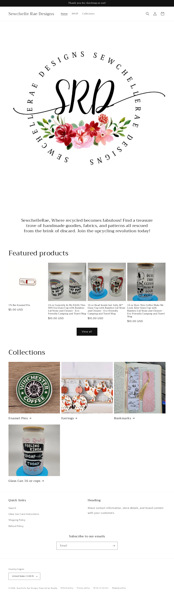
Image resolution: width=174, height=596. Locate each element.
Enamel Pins (18, 418)
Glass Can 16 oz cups (24, 481)
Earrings (67, 418)
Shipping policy (119, 588)
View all (87, 331)
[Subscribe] (113, 546)
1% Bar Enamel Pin (19, 305)
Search (12, 508)
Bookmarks (122, 418)
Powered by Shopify (48, 588)
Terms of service (101, 588)
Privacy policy (83, 588)
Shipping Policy (16, 520)
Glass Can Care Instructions (23, 514)
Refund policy (67, 588)
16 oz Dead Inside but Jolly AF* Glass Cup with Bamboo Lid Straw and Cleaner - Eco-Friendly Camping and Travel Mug (106, 309)
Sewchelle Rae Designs (27, 588)
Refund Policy (16, 526)
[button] (147, 14)
